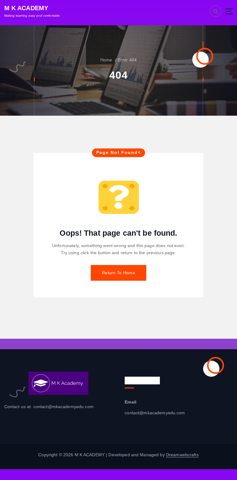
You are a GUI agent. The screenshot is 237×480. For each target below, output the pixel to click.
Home (106, 60)
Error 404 (127, 60)
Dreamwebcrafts (182, 455)
